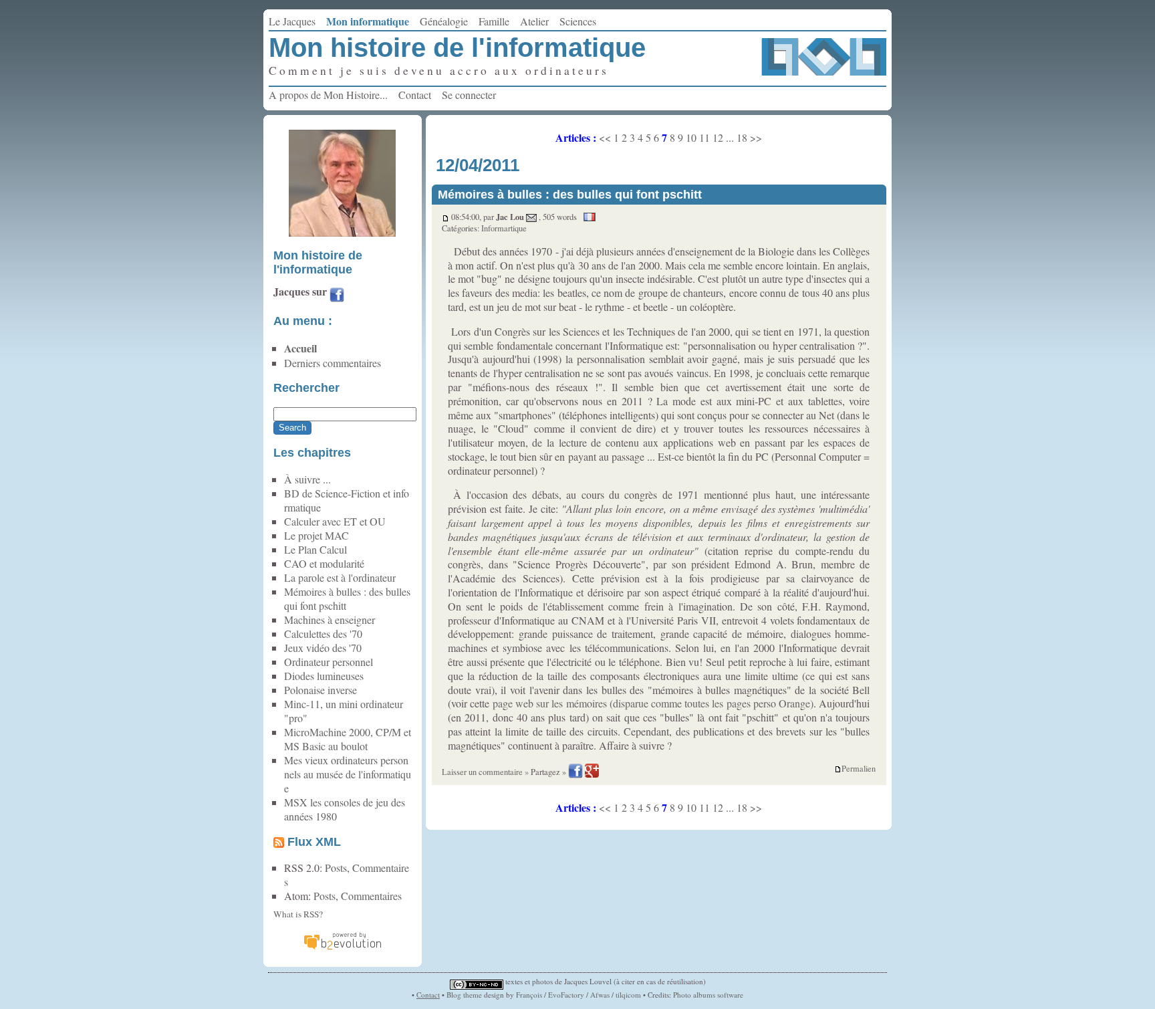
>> (756, 137)
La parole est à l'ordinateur (340, 577)
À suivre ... (307, 479)
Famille (494, 21)
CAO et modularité (324, 563)
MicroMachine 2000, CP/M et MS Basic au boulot (347, 739)
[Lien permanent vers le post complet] (445, 217)
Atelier (534, 21)
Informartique (504, 228)
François (529, 995)
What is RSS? (298, 914)
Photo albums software (708, 995)
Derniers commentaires (332, 363)
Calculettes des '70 (323, 634)
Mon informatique (367, 21)
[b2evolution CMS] (342, 948)
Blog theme (464, 995)
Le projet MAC (316, 535)
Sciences (577, 21)
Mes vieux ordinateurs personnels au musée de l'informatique (347, 774)
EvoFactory (566, 995)
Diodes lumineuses (324, 676)
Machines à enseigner (329, 619)
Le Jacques (292, 21)
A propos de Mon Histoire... (328, 95)
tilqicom (628, 995)
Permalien (859, 769)
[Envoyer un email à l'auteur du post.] (531, 217)
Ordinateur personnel (328, 662)
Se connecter (469, 95)
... (730, 137)
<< (605, 137)
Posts (336, 868)
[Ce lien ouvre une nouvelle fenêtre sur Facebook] (337, 297)
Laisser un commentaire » (485, 772)
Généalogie (444, 21)
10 (691, 137)
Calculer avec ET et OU (335, 521)
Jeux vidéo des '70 (323, 648)
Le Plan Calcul (315, 549)
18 (742, 137)
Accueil (300, 348)
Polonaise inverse (320, 690)
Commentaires (371, 896)
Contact (414, 95)
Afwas (600, 995)
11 (704, 137)
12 (718, 137)
